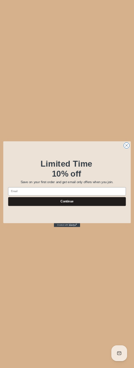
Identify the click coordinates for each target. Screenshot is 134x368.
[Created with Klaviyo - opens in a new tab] (67, 225)
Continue (66, 201)
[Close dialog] (127, 145)
